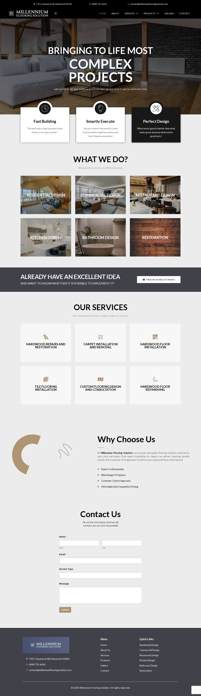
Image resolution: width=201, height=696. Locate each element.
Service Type (66, 569)
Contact (184, 13)
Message (64, 583)
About (115, 13)
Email (63, 554)
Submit (65, 609)
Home (102, 13)
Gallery (169, 13)
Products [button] (149, 13)
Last (104, 548)
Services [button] (130, 13)
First (61, 548)
